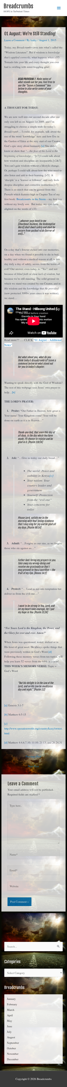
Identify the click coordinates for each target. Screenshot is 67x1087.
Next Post (33, 766)
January (11, 999)
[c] (51, 476)
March (10, 1009)
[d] (50, 651)
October (11, 1048)
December (12, 1059)
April (10, 1015)
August (11, 1037)
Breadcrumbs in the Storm (31, 199)
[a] (43, 146)
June (9, 1026)
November (12, 1053)
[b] (13, 392)
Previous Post (33, 756)
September (13, 1042)
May (9, 1020)
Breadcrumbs (18, 6)
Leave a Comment (14, 40)
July (9, 1031)
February (12, 1004)
